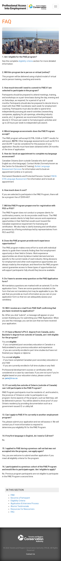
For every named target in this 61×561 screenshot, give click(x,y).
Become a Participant (20, 498)
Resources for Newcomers (22, 509)
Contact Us (30, 554)
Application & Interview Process (25, 503)
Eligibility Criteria (18, 501)
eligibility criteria (25, 61)
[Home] (24, 7)
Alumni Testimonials (20, 506)
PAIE (13, 495)
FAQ (12, 512)
